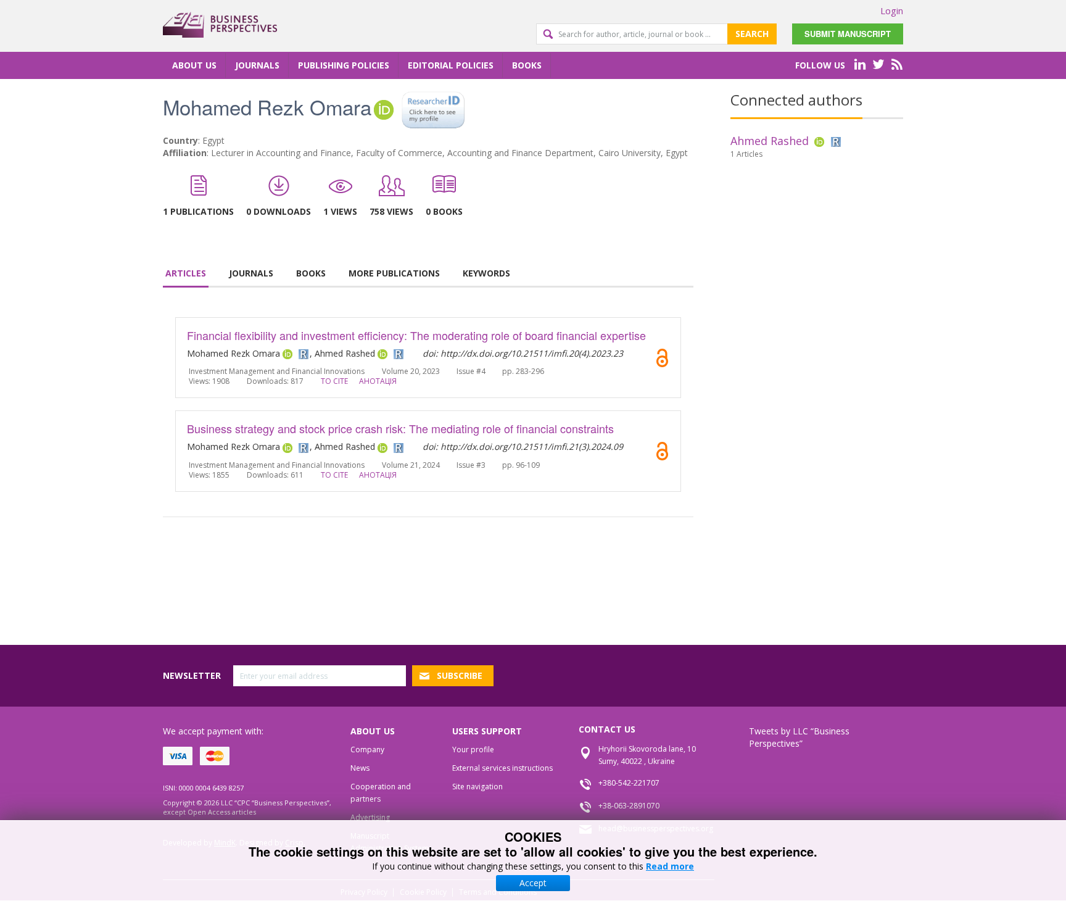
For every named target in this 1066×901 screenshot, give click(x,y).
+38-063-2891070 (628, 805)
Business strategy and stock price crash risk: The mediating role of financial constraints (400, 428)
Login (891, 10)
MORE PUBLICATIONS (394, 273)
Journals (257, 65)
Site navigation (477, 786)
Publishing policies (343, 65)
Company (367, 749)
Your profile (473, 749)
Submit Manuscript (847, 33)
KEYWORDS (486, 273)
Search (752, 33)
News (360, 768)
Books (527, 65)
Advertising (370, 817)
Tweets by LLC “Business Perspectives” (799, 737)
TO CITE (334, 381)
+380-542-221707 (628, 783)
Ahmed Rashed (769, 140)
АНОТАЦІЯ (378, 381)
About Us (194, 65)
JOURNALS (251, 273)
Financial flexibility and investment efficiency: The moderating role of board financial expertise (416, 335)
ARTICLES (185, 273)
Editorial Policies (451, 65)
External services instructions (502, 768)
